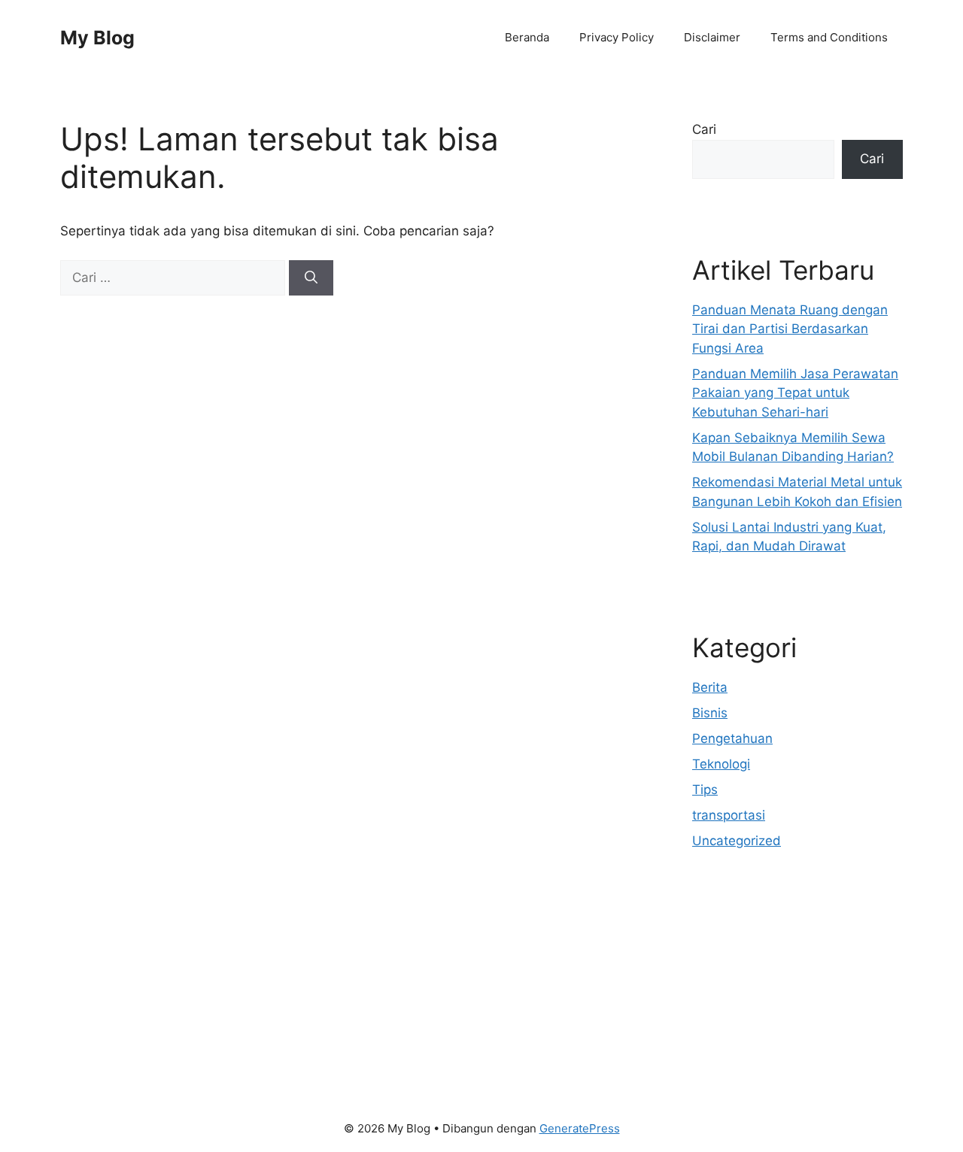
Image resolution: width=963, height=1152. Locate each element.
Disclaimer (712, 37)
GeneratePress (579, 1128)
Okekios (716, 1049)
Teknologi (721, 764)
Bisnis (710, 712)
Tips (705, 789)
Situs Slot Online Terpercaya (777, 992)
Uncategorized (736, 840)
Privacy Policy (616, 37)
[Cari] (311, 278)
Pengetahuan (732, 738)
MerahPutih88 (734, 973)
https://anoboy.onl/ (749, 934)
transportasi (728, 815)
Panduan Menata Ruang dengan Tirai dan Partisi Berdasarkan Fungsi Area (790, 329)
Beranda (527, 37)
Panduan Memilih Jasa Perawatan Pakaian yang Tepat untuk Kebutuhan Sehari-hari (795, 393)
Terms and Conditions (829, 37)
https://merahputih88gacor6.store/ (796, 954)
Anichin (714, 1011)
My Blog (97, 37)
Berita (710, 687)
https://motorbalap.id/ (758, 1030)
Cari (704, 129)
